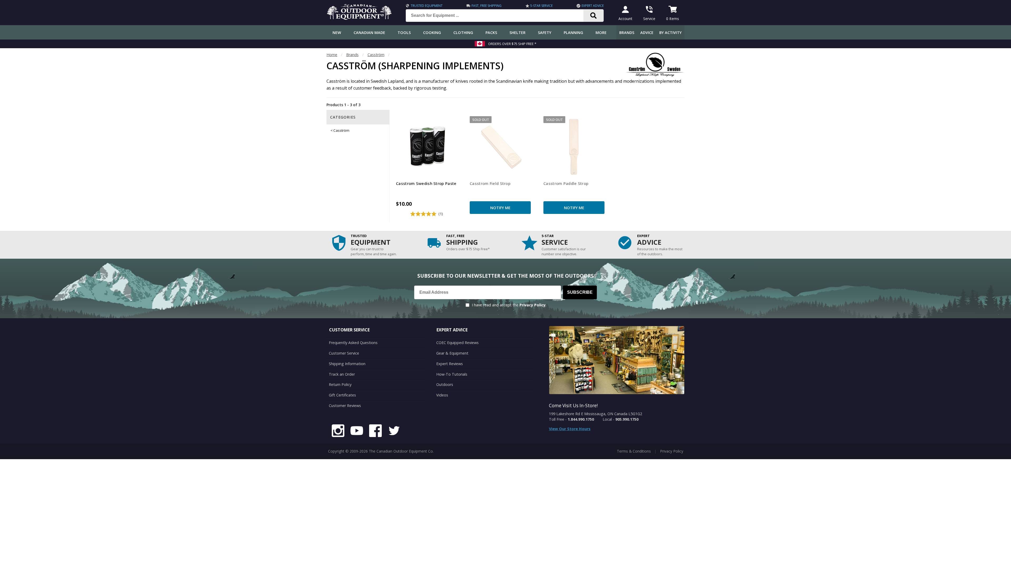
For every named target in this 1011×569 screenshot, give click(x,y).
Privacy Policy (532, 304)
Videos (442, 395)
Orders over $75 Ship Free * (512, 43)
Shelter (517, 32)
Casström (376, 54)
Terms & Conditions (634, 451)
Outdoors (444, 384)
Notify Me (500, 207)
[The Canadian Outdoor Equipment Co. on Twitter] (394, 431)
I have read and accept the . (509, 304)
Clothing (463, 32)
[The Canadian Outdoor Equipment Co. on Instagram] (338, 431)
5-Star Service (541, 5)
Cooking (432, 32)
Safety (544, 32)
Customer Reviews (345, 405)
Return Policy (340, 384)
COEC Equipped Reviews (457, 342)
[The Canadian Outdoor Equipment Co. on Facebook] (375, 431)
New (337, 32)
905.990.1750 (626, 419)
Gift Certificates (342, 395)
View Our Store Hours (570, 428)
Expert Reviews (449, 363)
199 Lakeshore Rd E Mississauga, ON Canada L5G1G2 (595, 413)
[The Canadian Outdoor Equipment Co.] (359, 18)
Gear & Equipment (452, 353)
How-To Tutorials (451, 374)
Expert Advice (593, 5)
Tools (404, 32)
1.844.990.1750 (581, 419)
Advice (646, 32)
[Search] (593, 15)
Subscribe (580, 292)
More (601, 32)
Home (331, 54)
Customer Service (344, 353)
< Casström (339, 130)
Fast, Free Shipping (487, 5)
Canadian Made (369, 32)
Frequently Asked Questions (353, 342)
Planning (573, 32)
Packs (491, 32)
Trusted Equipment (427, 5)
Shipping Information (347, 363)
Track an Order (342, 374)
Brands (626, 32)
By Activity (670, 32)
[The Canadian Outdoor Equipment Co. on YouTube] (356, 431)
